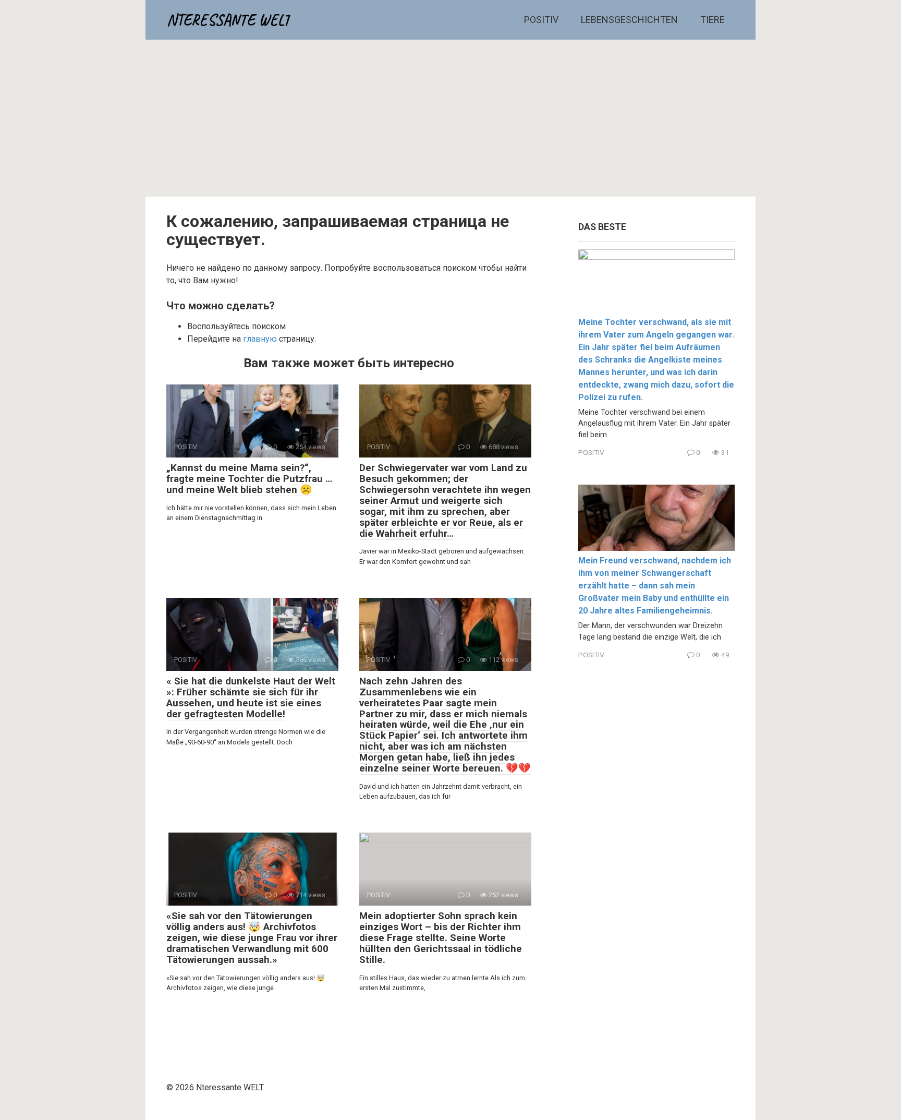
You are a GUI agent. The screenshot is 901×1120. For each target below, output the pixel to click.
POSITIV (541, 19)
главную (260, 339)
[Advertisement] (450, 118)
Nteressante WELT (228, 20)
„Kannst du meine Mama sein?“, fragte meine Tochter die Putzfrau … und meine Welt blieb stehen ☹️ (249, 479)
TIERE (712, 19)
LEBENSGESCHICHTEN (629, 19)
